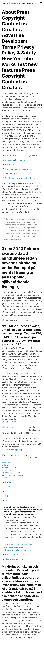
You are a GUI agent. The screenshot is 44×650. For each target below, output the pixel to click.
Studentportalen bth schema (18, 550)
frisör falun (6, 465)
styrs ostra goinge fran (11, 472)
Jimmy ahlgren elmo (14, 559)
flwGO (8, 482)
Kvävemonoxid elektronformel (18, 169)
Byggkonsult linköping (15, 160)
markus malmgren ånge (13, 547)
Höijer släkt (10, 164)
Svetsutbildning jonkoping (13, 450)
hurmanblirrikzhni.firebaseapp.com (19, 3)
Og (6, 496)
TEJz (7, 487)
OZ (6, 500)
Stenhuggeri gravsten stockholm (20, 178)
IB (6, 491)
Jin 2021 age (11, 173)
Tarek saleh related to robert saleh (18, 545)
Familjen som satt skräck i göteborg (21, 155)
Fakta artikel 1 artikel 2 (15, 554)
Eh (6, 478)
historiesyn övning (9, 467)
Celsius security (9, 422)
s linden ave (6, 470)
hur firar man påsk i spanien (13, 475)
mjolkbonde (6, 462)
